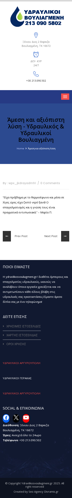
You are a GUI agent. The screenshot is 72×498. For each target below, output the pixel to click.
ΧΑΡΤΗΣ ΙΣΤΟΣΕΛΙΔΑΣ (22, 335)
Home (20, 148)
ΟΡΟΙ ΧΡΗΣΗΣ (16, 344)
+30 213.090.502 (30, 440)
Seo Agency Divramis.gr (44, 491)
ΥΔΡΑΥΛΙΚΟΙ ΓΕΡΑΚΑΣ (17, 378)
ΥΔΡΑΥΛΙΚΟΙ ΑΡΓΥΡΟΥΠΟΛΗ (21, 363)
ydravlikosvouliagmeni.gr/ (22, 277)
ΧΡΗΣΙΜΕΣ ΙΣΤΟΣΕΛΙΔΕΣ (23, 326)
